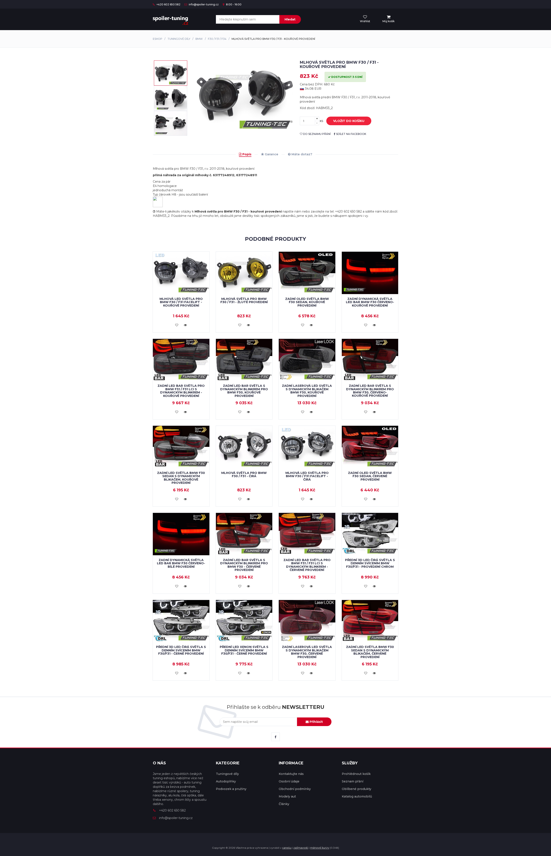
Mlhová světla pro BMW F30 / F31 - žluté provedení (244, 300)
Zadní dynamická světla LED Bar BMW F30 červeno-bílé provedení (181, 563)
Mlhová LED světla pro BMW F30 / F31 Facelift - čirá (307, 476)
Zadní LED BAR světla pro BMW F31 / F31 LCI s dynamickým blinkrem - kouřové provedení (181, 391)
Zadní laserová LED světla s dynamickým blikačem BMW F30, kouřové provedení (307, 391)
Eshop (157, 38)
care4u (286, 847)
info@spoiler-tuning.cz (203, 4)
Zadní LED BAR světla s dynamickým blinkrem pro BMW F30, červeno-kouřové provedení (370, 391)
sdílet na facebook (350, 134)
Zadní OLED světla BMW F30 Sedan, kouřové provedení (307, 302)
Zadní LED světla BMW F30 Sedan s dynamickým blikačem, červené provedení (370, 652)
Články (284, 804)
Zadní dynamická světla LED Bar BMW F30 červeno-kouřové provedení (370, 302)
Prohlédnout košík (356, 774)
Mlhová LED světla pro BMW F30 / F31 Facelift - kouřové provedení (181, 302)
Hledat (290, 19)
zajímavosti (300, 847)
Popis (246, 154)
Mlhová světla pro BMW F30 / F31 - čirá (244, 474)
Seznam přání (352, 781)
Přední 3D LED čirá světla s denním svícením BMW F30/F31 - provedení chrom (370, 563)
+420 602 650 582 (168, 4)
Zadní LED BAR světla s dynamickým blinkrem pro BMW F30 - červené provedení (244, 565)
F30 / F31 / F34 (217, 38)
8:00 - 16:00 (233, 4)
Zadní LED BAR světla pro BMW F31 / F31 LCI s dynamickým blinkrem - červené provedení (307, 565)
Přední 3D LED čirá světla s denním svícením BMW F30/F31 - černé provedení (181, 650)
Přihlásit (316, 722)
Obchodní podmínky (295, 789)
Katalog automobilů (357, 796)
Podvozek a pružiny (231, 789)
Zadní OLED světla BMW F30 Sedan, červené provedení (370, 476)
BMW (199, 38)
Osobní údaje (289, 781)
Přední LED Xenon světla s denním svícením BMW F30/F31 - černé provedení (244, 650)
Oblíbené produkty (356, 789)
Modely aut (287, 796)
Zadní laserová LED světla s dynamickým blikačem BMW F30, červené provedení (307, 652)
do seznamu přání (316, 134)
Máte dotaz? (301, 154)
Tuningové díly (178, 38)
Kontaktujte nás (291, 774)
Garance (271, 154)
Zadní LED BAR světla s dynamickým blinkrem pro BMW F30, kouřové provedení (244, 391)
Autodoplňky (226, 781)
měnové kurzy (319, 847)
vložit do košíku (348, 121)
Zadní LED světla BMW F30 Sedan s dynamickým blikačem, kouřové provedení (181, 478)
